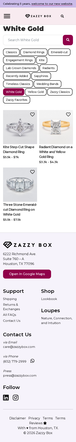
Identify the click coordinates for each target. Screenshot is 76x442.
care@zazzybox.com (19, 347)
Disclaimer (17, 418)
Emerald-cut (59, 52)
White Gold (13, 92)
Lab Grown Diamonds (21, 68)
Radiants (48, 68)
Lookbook (49, 299)
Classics (11, 52)
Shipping (10, 299)
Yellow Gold (36, 92)
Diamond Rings (34, 52)
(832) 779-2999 (14, 361)
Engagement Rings (19, 60)
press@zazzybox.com (19, 375)
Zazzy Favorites (16, 100)
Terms (48, 418)
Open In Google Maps (27, 274)
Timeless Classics (18, 84)
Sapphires (41, 76)
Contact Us (11, 321)
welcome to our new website (51, 3)
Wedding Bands (47, 84)
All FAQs (9, 315)
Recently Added (17, 76)
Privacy (34, 418)
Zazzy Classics (60, 92)
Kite (41, 60)
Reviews (36, 423)
